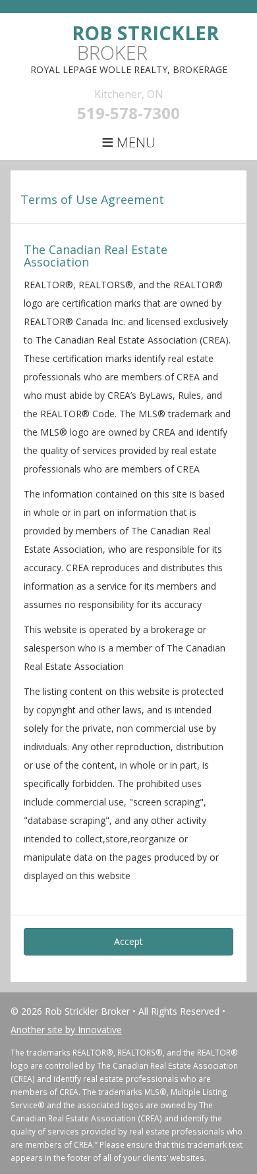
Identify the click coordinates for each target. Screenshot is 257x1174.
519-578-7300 (128, 113)
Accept (128, 941)
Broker (145, 42)
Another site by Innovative (66, 1029)
